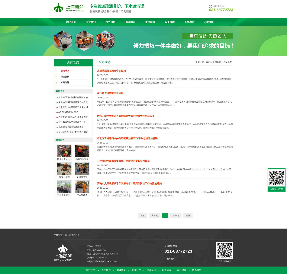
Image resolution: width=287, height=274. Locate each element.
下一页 (176, 215)
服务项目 (110, 22)
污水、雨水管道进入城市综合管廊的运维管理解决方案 (126, 116)
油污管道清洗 (82, 159)
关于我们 (91, 22)
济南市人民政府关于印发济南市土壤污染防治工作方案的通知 (129, 183)
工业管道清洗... (64, 195)
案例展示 (150, 22)
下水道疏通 (82, 195)
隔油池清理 (64, 177)
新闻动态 (130, 22)
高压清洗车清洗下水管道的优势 (73, 132)
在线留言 (189, 22)
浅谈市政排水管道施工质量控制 (73, 107)
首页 (208, 62)
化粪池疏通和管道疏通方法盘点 (73, 102)
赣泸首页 (71, 22)
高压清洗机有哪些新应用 (110, 93)
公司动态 (227, 62)
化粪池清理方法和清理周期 (71, 127)
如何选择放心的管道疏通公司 (72, 122)
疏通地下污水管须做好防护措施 (73, 97)
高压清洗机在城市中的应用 (111, 70)
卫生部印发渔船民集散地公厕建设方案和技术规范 (123, 161)
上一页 (154, 215)
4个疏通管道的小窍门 (68, 112)
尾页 (188, 215)
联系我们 (209, 22)
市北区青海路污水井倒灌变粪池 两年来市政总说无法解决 (127, 138)
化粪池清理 (82, 177)
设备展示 (170, 22)
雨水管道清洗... (64, 159)
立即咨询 (171, 258)
